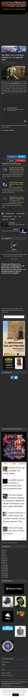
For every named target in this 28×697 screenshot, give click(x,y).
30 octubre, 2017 (7, 62)
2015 (5, 575)
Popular (6, 463)
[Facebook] (12, 377)
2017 (5, 572)
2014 (5, 577)
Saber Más (22, 694)
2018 (5, 570)
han (15, 216)
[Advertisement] (14, 31)
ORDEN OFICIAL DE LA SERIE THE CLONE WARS (14, 471)
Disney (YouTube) (9, 130)
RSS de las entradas (6, 673)
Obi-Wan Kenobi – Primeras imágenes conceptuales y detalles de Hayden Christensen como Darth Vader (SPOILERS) (13, 501)
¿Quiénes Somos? (5, 662)
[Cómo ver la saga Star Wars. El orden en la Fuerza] (5, 530)
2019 (5, 568)
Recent (14, 463)
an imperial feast (9, 213)
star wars (5, 219)
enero (3, 557)
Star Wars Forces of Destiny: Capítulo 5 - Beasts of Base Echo (16, 184)
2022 (5, 563)
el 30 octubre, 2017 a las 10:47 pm (14, 251)
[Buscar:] (14, 317)
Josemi (14, 62)
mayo (3, 552)
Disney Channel (20, 213)
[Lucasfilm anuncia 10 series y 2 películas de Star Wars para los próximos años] (5, 482)
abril (3, 553)
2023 (5, 562)
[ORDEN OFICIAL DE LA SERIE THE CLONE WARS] (5, 470)
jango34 (14, 249)
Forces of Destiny (7, 216)
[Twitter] (16, 377)
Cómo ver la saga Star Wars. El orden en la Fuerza (13, 531)
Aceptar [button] (16, 694)
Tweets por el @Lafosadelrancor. (9, 542)
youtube (13, 219)
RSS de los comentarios (6, 675)
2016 (5, 573)
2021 (5, 565)
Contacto (3, 664)
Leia (20, 216)
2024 (5, 560)
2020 (5, 567)
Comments (22, 463)
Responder (15, 258)
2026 (5, 550)
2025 (5, 558)
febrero (4, 555)
